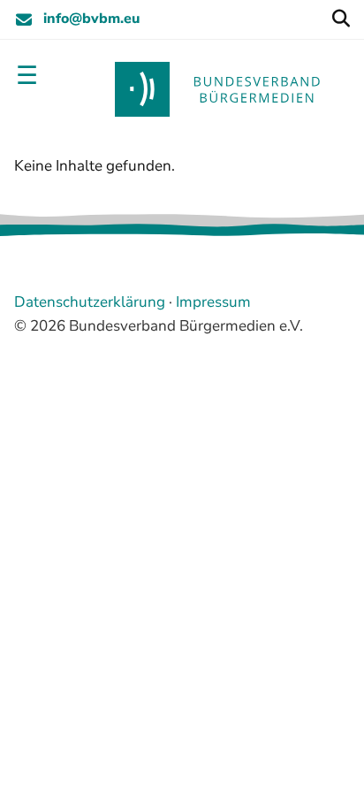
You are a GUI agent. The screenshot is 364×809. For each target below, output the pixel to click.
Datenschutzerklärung (89, 302)
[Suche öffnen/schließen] (340, 19)
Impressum (213, 302)
